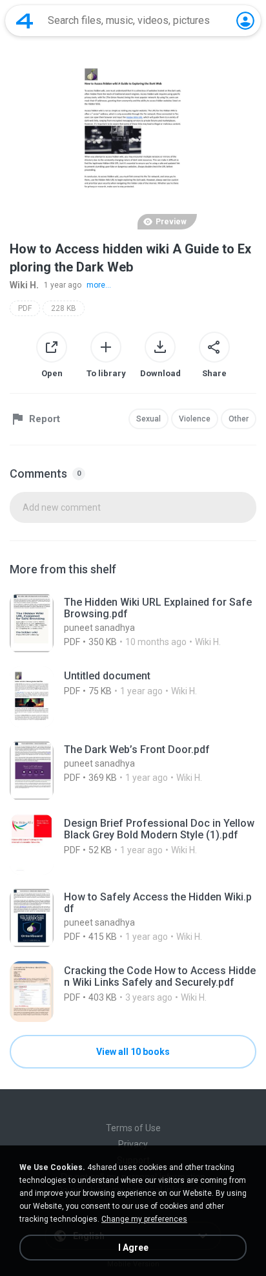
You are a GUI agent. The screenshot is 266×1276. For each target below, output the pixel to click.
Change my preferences (144, 1219)
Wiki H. (24, 285)
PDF (25, 308)
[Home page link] (24, 20)
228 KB (63, 308)
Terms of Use (133, 1128)
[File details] (133, 623)
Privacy (133, 1144)
